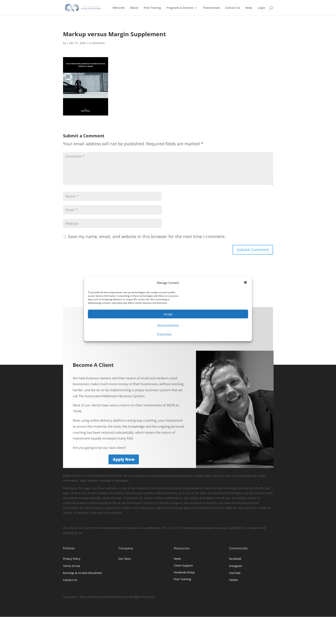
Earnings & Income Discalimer (82, 573)
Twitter (233, 580)
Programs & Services (179, 8)
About (134, 8)
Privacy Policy (164, 334)
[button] (245, 283)
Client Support (183, 565)
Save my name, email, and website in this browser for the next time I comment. (147, 236)
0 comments (97, 43)
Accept (168, 314)
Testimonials (211, 8)
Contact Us (232, 8)
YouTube (235, 573)
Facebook (235, 559)
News (248, 8)
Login (261, 8)
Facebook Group (184, 572)
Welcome (119, 8)
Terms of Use (71, 566)
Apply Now (124, 459)
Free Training (152, 8)
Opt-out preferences (168, 325)
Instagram (235, 566)
